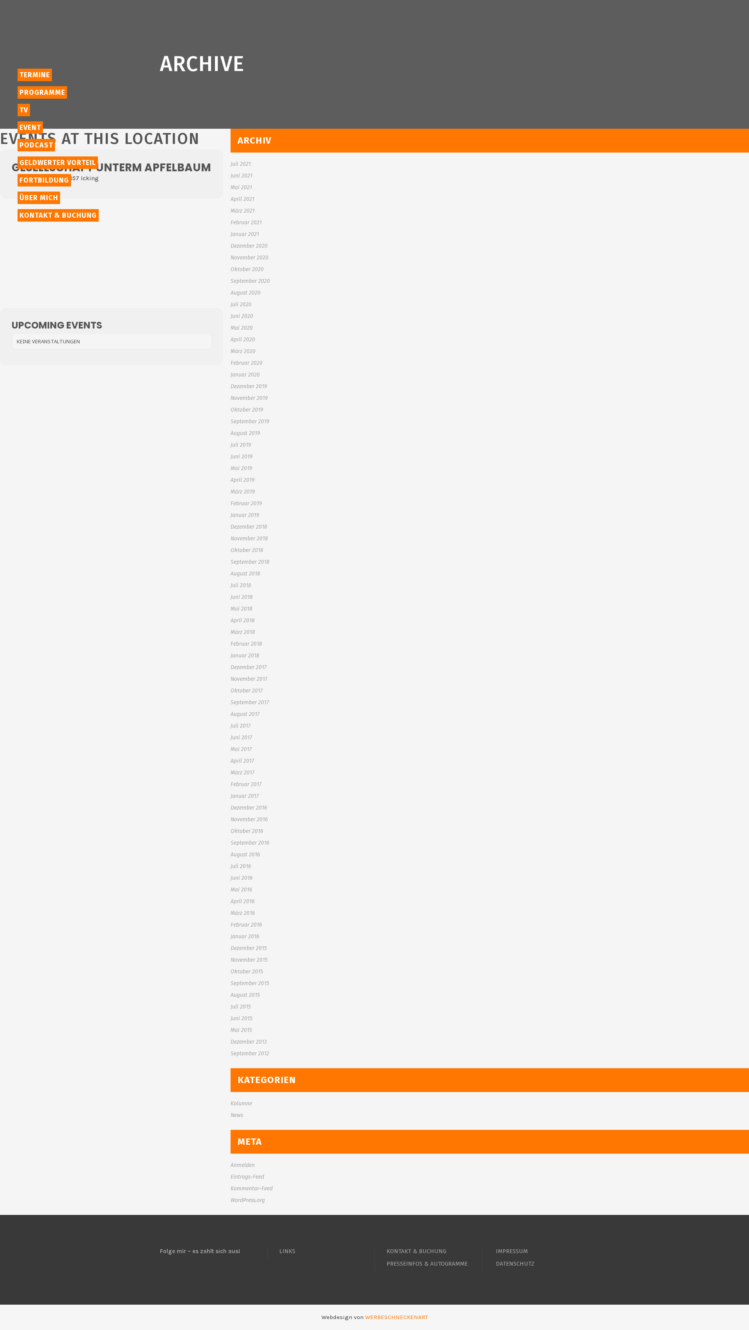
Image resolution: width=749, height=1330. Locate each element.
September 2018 (250, 562)
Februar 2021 (246, 222)
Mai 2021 (241, 187)
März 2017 (242, 772)
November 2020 (249, 257)
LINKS (287, 1251)
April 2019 (242, 480)
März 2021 (243, 211)
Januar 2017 (245, 796)
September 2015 (250, 983)
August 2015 (245, 995)
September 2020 (250, 281)
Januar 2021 (245, 234)
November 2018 (249, 538)
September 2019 (250, 421)
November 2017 (249, 679)
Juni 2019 (241, 456)
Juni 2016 (241, 878)
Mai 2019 (241, 468)
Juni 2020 (242, 316)
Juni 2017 (241, 737)
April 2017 (242, 761)
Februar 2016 (246, 925)
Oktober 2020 (247, 269)
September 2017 (250, 702)
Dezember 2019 (249, 386)
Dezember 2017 (248, 667)
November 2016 (249, 819)
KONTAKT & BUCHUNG (416, 1251)
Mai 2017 (241, 749)
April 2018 (243, 620)
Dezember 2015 (249, 948)
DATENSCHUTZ (515, 1263)
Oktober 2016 (247, 831)
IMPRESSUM (512, 1251)
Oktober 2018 (247, 550)
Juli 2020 (241, 304)
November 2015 (249, 960)
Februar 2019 (246, 503)
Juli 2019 (241, 445)
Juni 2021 (241, 175)
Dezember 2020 (249, 246)
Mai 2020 (242, 328)
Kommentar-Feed (252, 1188)
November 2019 (249, 398)
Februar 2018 (246, 644)
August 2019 (245, 433)
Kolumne (241, 1103)
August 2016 (245, 854)
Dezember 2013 (249, 1042)
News (237, 1115)
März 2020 (243, 351)
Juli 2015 (241, 1006)
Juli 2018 (241, 585)
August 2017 (245, 714)
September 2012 (250, 1053)
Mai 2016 (241, 889)
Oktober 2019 (247, 410)
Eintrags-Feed (247, 1177)
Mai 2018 (241, 609)
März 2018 (243, 632)
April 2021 (242, 199)
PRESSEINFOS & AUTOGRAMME (427, 1263)
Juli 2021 (241, 164)
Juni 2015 (241, 1018)
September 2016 (250, 843)
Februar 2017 (246, 784)
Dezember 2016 (249, 807)
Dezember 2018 (249, 527)
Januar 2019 (245, 515)
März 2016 (243, 913)
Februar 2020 (247, 363)
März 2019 (243, 491)
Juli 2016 (241, 866)
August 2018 (245, 573)
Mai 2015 (241, 1030)
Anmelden (243, 1165)
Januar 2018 (245, 655)
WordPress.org (248, 1200)
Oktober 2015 (247, 971)
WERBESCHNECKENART (396, 1317)
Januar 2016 (245, 936)
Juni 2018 (242, 597)
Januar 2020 (245, 374)
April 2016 (242, 901)
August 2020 (246, 292)
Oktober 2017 (247, 690)
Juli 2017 (240, 726)
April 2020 (243, 339)
